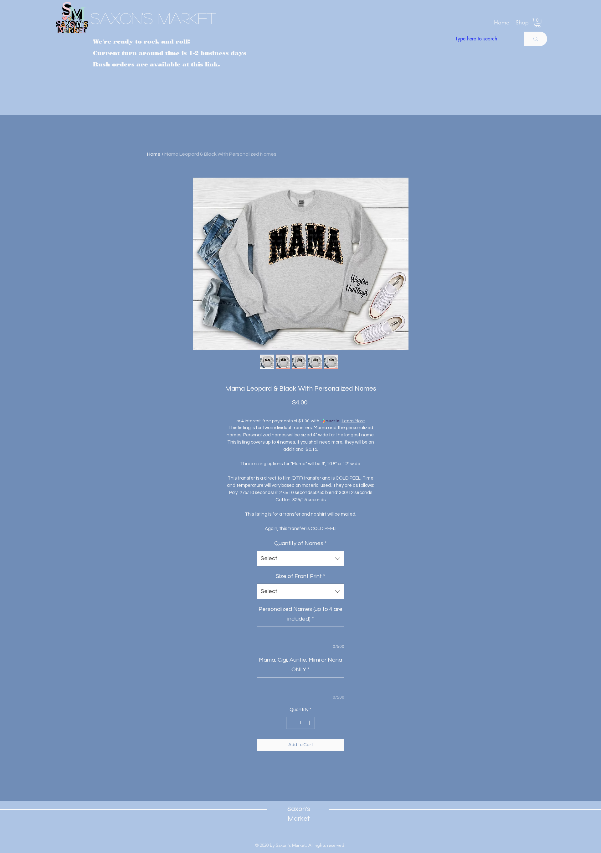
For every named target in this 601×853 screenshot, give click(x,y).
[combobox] (300, 558)
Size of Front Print (300, 576)
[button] (522, 22)
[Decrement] (291, 723)
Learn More (353, 421)
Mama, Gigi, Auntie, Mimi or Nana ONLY (300, 665)
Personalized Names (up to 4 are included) (300, 614)
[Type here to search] (535, 39)
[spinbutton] (300, 723)
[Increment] (310, 723)
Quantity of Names (300, 543)
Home (154, 154)
